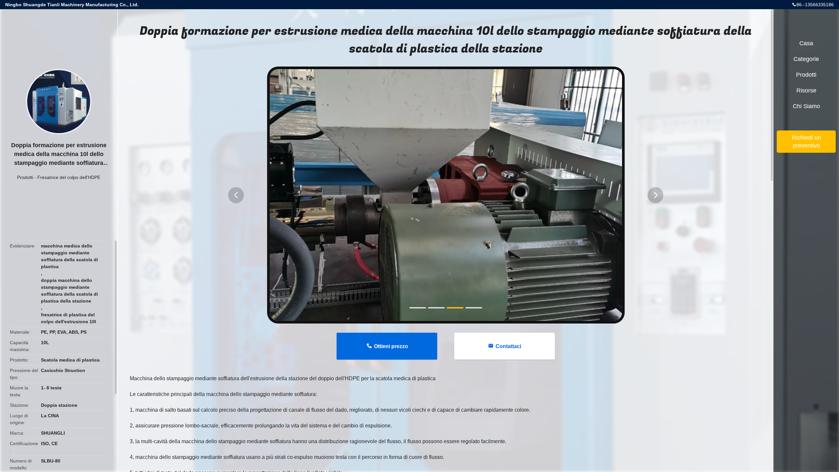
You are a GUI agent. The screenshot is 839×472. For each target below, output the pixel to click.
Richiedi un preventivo (806, 141)
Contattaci (508, 346)
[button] (236, 195)
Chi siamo (806, 106)
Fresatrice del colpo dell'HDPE (68, 177)
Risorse (806, 90)
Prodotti (25, 177)
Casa (806, 43)
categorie (806, 59)
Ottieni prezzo (391, 346)
